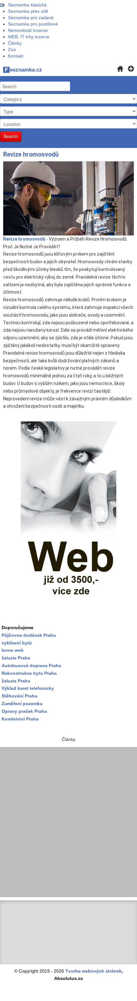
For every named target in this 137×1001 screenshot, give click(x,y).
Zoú (12, 49)
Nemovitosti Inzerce (28, 30)
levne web (13, 650)
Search (11, 136)
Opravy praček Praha (24, 711)
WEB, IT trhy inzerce (28, 36)
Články (15, 43)
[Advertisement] (68, 822)
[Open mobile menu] (2, 5)
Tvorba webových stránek (93, 971)
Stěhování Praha (19, 695)
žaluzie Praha (16, 680)
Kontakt (15, 55)
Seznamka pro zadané (31, 17)
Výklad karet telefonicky (28, 688)
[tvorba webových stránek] (68, 517)
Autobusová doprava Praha (31, 665)
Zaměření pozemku (22, 703)
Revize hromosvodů (31, 154)
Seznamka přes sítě (28, 11)
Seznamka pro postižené (33, 24)
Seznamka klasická (27, 4)
